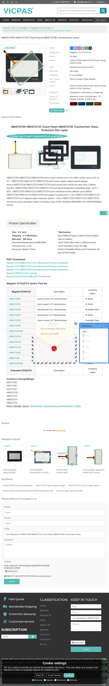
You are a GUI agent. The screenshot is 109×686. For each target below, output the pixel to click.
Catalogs (87, 20)
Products (28, 20)
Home (6, 28)
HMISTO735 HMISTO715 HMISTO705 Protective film (28, 491)
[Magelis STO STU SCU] (73, 104)
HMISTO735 (15, 347)
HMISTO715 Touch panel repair (50, 485)
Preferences (61, 680)
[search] (103, 10)
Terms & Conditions (43, 576)
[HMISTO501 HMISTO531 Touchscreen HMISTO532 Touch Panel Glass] (67, 455)
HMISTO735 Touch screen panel (83, 485)
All (13, 28)
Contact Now (57, 110)
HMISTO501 (15, 299)
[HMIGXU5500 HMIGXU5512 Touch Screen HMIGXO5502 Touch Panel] (41, 455)
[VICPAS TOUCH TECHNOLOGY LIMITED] (18, 11)
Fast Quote (101, 20)
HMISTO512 (15, 309)
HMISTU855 (15, 353)
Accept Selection (54, 675)
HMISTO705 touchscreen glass (18, 485)
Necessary (38, 680)
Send (11, 581)
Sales (84, 331)
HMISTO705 (15, 336)
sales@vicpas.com (84, 2)
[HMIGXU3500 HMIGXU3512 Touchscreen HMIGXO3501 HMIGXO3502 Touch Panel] (14, 455)
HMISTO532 (15, 320)
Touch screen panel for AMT (69, 491)
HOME (6, 20)
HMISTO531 (15, 315)
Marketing (73, 680)
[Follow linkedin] (12, 2)
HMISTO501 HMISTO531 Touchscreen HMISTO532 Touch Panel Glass (65, 471)
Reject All (39, 675)
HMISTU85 (14, 358)
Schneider (23, 28)
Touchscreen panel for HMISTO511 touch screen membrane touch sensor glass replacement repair (94, 471)
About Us (50, 20)
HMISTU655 (15, 326)
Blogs (43, 644)
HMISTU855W (16, 363)
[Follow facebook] (8, 2)
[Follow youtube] (3, 2)
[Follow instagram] (16, 2)
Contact (74, 20)
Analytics (49, 680)
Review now (61, 430)
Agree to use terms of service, (28, 576)
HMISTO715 (15, 342)
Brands (16, 20)
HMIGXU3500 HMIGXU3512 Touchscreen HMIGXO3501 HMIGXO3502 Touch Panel (13, 471)
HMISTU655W (16, 331)
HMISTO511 (15, 304)
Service (62, 20)
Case (39, 20)
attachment (12, 571)
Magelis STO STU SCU (41, 28)
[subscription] (32, 637)
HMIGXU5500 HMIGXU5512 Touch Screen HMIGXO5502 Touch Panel (40, 471)
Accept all (69, 675)
